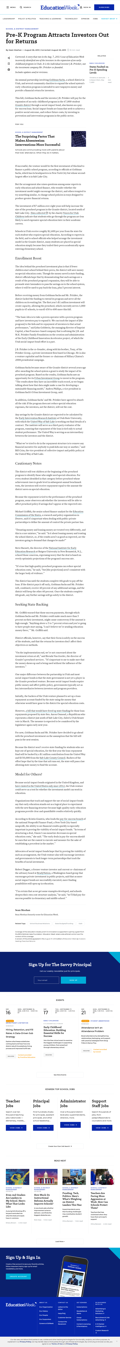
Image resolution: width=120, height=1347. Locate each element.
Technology (71, 19)
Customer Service (64, 1317)
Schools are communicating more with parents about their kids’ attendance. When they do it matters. (39, 151)
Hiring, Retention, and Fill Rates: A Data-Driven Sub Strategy (19, 1033)
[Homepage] (60, 7)
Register (11, 1056)
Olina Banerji (67, 1221)
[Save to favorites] (9, 64)
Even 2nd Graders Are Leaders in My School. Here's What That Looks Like (15, 1200)
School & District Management (22, 29)
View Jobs (15, 1128)
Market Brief (108, 19)
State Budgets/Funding (64, 923)
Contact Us (63, 1302)
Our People (43, 1315)
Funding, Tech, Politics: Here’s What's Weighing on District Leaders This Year (72, 1199)
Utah (80, 923)
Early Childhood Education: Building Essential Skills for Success (55, 1032)
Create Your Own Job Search (59, 1146)
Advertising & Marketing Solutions (100, 1311)
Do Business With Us (100, 1303)
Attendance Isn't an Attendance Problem (92, 1029)
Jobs (95, 19)
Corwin (98, 1052)
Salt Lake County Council (52, 757)
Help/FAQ (62, 1313)
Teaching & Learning (50, 19)
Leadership (9, 19)
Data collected (38, 213)
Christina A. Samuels (97, 78)
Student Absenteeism (100, 1021)
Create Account (18, 1276)
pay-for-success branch (71, 818)
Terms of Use (57, 1344)
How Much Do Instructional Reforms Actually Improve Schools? (43, 1199)
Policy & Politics (27, 19)
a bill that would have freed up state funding (48, 710)
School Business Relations (40, 923)
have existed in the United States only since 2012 (40, 786)
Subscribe (104, 7)
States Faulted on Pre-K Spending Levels (99, 69)
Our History (43, 1311)
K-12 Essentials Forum (53, 1023)
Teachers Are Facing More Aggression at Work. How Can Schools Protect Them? (99, 1200)
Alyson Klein (95, 80)
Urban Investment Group (47, 378)
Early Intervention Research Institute (38, 418)
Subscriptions (82, 1307)
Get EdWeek (82, 1302)
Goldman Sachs (57, 79)
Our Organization (46, 1307)
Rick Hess (37, 1220)
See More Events (60, 1075)
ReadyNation (43, 872)
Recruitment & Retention (17, 1023)
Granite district (23, 105)
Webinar (9, 1026)
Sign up (73, 980)
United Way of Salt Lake (43, 421)
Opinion (85, 19)
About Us (43, 1302)
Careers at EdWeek (46, 1323)
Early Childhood (97, 63)
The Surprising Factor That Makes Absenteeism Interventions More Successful (37, 140)
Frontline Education (27, 1057)
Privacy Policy (25, 1342)
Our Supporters (45, 1319)
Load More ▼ (60, 1241)
